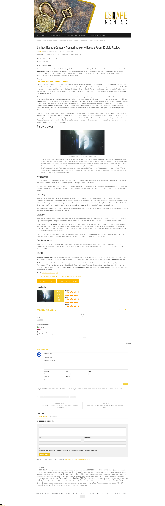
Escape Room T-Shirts (94, 493)
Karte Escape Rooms (93, 35)
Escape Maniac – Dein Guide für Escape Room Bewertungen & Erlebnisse (53, 493)
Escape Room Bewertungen (45, 397)
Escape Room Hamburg (118, 474)
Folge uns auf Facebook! (46, 281)
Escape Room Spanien (82, 483)
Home (38, 35)
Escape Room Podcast (54, 35)
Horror (40, 485)
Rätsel (90, 371)
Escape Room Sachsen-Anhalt (52, 480)
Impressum (117, 493)
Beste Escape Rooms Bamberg (81, 470)
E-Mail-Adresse (87, 437)
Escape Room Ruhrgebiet (93, 40)
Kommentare (43, 416)
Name (40, 437)
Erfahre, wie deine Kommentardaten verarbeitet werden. (77, 459)
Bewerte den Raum (123, 309)
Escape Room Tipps (96, 483)
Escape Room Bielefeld (90, 472)
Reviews (44, 35)
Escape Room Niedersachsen (90, 476)
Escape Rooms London (60, 483)
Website (40, 443)
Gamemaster (46, 376)
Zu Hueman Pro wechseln (56, 500)
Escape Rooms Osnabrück (70, 483)
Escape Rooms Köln (50, 483)
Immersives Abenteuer (52, 485)
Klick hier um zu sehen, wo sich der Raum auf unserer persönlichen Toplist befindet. (59, 276)
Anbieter (68, 376)
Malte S (41, 51)
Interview (64, 485)
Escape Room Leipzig (55, 476)
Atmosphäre (46, 371)
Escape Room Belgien (60, 472)
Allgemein (42, 470)
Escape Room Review (79, 40)
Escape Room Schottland (76, 480)
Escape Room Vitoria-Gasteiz (109, 483)
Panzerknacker (73, 397)
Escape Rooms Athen (64, 480)
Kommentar (41, 426)
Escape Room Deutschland (44, 40)
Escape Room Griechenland (103, 474)
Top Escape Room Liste (67, 35)
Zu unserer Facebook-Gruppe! (68, 281)
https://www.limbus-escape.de (50, 273)
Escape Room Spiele (106, 493)
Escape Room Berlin (75, 472)
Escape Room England (91, 474)
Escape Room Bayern (46, 472)
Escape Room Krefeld (55, 397)
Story (67, 371)
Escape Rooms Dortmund (87, 480)
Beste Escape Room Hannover (54, 470)
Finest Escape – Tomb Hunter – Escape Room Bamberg (52, 81)
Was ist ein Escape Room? (79, 493)
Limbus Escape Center (65, 397)
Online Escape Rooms (80, 35)
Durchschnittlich (106, 470)
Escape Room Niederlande (72, 476)
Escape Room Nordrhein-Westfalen (63, 40)
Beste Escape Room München (67, 470)
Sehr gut (103, 40)
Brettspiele (102, 35)
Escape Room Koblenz (42, 476)
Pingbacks (53, 416)
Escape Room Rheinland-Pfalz (93, 478)
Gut (120, 483)
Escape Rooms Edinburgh (109, 480)
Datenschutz (126, 493)
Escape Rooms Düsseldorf (97, 480)
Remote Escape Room (74, 485)
